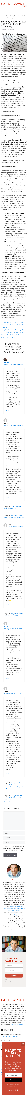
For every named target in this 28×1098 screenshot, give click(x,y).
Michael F (7, 362)
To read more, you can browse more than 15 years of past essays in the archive (14, 909)
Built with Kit (13, 1090)
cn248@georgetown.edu (10, 1036)
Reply (7, 410)
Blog (7, 16)
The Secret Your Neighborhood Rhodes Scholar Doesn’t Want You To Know (13, 324)
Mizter (6, 626)
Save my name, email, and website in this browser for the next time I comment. (14, 848)
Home (3, 16)
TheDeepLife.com (16, 915)
